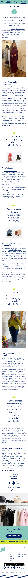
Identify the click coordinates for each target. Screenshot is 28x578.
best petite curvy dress (10, 171)
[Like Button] (12, 490)
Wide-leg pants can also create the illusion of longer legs (13, 371)
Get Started (23, 1)
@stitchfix (10, 543)
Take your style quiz (11, 458)
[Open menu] (2, 2)
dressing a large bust (15, 250)
